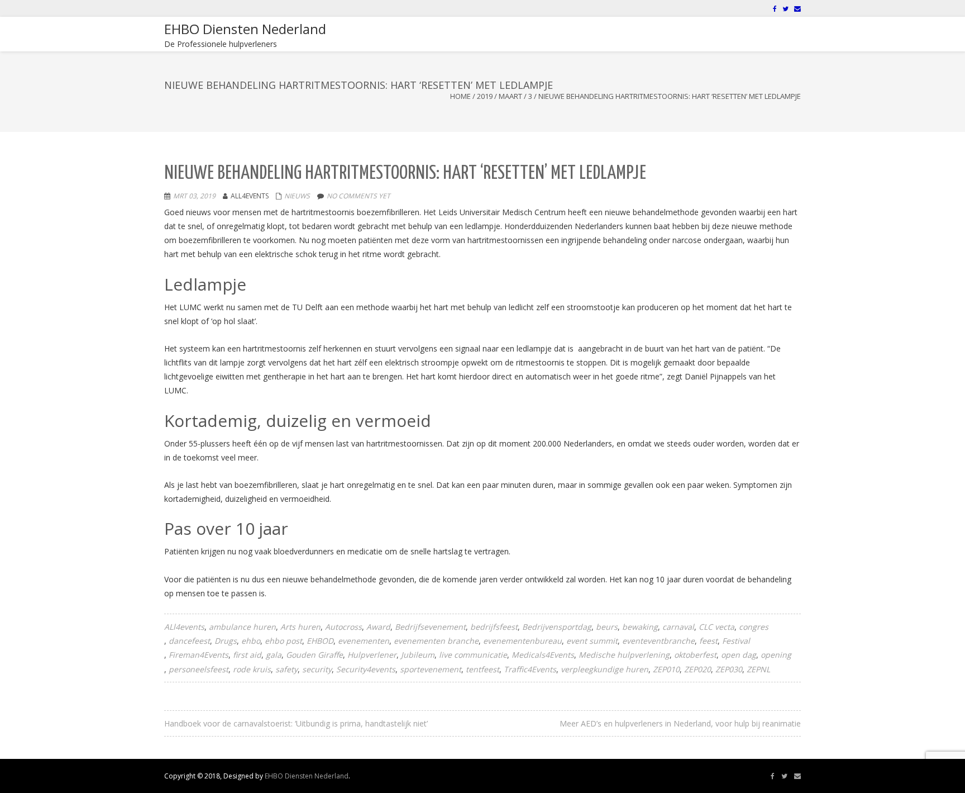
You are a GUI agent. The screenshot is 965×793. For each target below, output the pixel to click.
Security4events (365, 669)
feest (708, 640)
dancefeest (189, 640)
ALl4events (184, 626)
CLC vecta (716, 626)
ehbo (250, 640)
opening (776, 654)
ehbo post (283, 640)
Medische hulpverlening (624, 654)
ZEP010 (666, 669)
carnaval (678, 626)
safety (286, 669)
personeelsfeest (198, 669)
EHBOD (320, 640)
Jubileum (417, 654)
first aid (247, 654)
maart (510, 96)
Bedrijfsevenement (430, 626)
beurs (607, 626)
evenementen (363, 640)
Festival (736, 640)
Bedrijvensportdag (556, 626)
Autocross (343, 626)
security (317, 669)
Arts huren (300, 626)
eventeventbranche (658, 640)
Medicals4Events (543, 654)
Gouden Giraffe (314, 654)
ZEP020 (697, 669)
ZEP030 (728, 669)
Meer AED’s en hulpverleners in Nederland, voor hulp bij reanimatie (680, 723)
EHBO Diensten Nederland (306, 776)
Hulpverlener (371, 654)
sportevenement (430, 669)
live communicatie (473, 654)
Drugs (225, 640)
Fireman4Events (198, 654)
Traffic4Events (530, 669)
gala (273, 654)
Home (460, 96)
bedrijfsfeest (494, 626)
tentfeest (482, 669)
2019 (485, 96)
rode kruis (252, 669)
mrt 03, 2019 (194, 196)
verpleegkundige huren (604, 669)
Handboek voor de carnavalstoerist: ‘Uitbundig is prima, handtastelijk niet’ (296, 723)
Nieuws (297, 196)
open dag (738, 654)
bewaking (640, 626)
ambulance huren (242, 626)
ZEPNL (758, 669)
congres (753, 626)
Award (378, 626)
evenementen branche (436, 640)
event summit (592, 640)
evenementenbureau (522, 640)
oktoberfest (695, 654)
